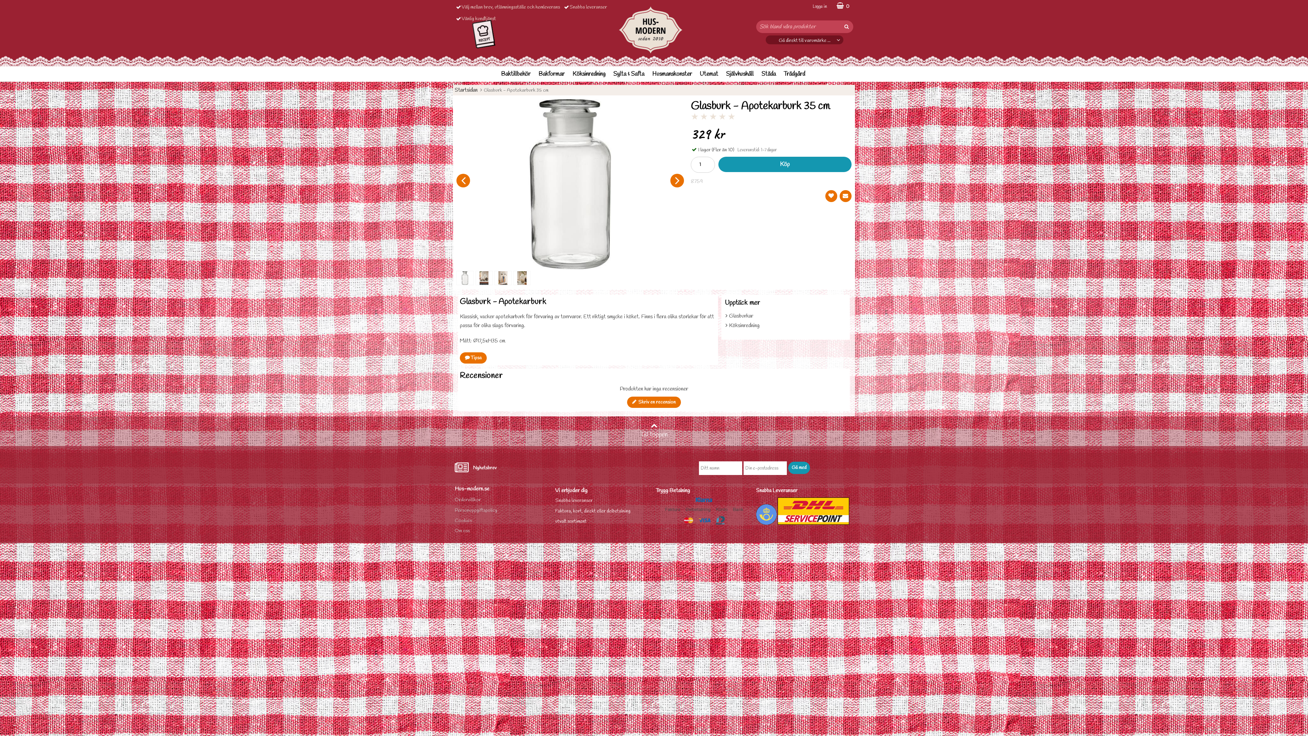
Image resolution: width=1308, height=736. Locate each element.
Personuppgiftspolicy (476, 510)
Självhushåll (740, 74)
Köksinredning (589, 74)
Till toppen (654, 434)
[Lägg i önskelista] (831, 196)
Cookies (463, 521)
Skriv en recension (656, 402)
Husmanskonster (672, 74)
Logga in (820, 7)
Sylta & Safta (628, 74)
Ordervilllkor (468, 500)
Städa (769, 74)
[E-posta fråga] (846, 196)
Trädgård (794, 74)
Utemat (709, 74)
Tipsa (476, 358)
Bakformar (552, 74)
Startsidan (466, 90)
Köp (785, 164)
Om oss (462, 531)
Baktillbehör (516, 74)
